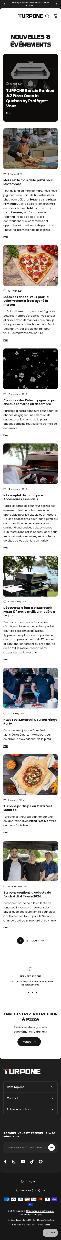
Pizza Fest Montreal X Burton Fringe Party (30, 721)
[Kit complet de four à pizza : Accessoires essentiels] (30, 463)
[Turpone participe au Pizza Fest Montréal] (30, 774)
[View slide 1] (24, 993)
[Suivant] (56, 4)
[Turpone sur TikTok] (32, 1162)
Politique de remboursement (23, 1225)
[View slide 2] (28, 993)
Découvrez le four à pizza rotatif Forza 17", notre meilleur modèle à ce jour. (29, 611)
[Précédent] (4, 4)
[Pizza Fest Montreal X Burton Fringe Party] (30, 688)
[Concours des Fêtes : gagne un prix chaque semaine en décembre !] (30, 368)
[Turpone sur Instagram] (14, 1162)
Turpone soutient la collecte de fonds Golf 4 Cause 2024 (27, 894)
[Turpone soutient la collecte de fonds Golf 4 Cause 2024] (30, 861)
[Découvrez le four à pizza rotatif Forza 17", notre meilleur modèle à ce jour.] (30, 576)
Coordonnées (44, 1225)
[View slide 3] (32, 993)
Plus (8, 113)
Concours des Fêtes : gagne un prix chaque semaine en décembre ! (30, 402)
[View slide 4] (37, 993)
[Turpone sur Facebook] (5, 1162)
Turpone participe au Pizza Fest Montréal (27, 808)
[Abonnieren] (51, 1147)
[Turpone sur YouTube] (23, 1162)
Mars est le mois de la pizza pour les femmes (28, 182)
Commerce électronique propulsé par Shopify (36, 1212)
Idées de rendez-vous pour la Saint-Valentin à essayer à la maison (25, 301)
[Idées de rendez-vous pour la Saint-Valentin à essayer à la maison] (30, 265)
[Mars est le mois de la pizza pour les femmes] (30, 148)
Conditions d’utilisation (43, 1220)
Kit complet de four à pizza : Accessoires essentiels (24, 497)
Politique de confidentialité (19, 1220)
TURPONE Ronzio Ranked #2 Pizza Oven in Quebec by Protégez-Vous (30, 98)
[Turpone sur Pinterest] (41, 1162)
